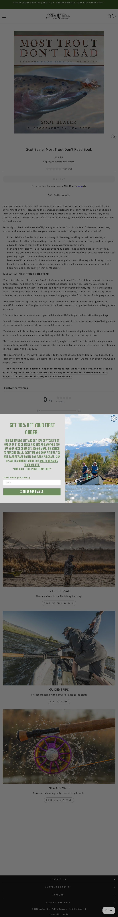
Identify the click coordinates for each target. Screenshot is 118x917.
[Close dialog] (114, 418)
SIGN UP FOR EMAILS (31, 492)
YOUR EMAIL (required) (16, 477)
